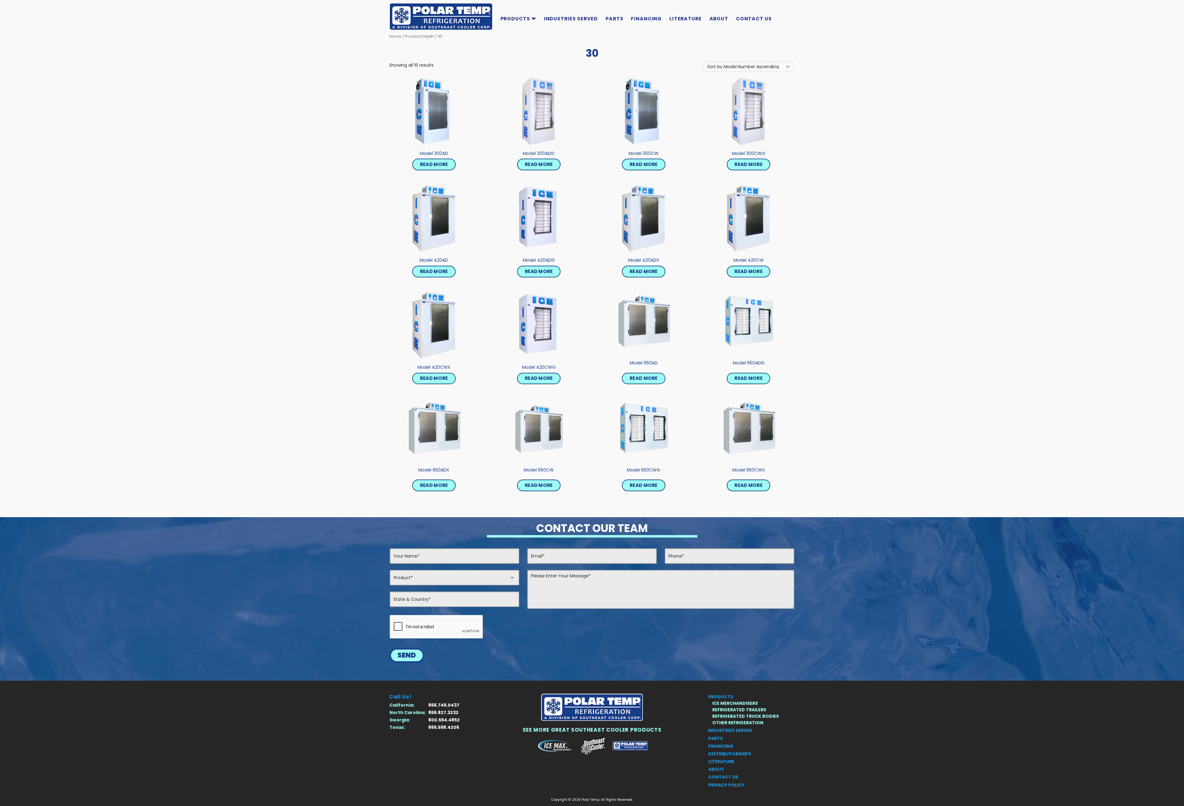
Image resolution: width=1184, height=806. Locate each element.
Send (406, 655)
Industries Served (571, 18)
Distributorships (729, 754)
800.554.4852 (444, 720)
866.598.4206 (443, 727)
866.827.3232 (443, 712)
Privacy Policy (726, 785)
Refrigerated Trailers (739, 710)
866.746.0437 (443, 705)
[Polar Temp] (592, 707)
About (719, 18)
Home (395, 36)
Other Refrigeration (737, 723)
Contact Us (754, 18)
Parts (614, 18)
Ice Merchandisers (735, 703)
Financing (646, 18)
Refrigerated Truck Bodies (745, 716)
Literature (685, 18)
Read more (434, 164)
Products (515, 18)
